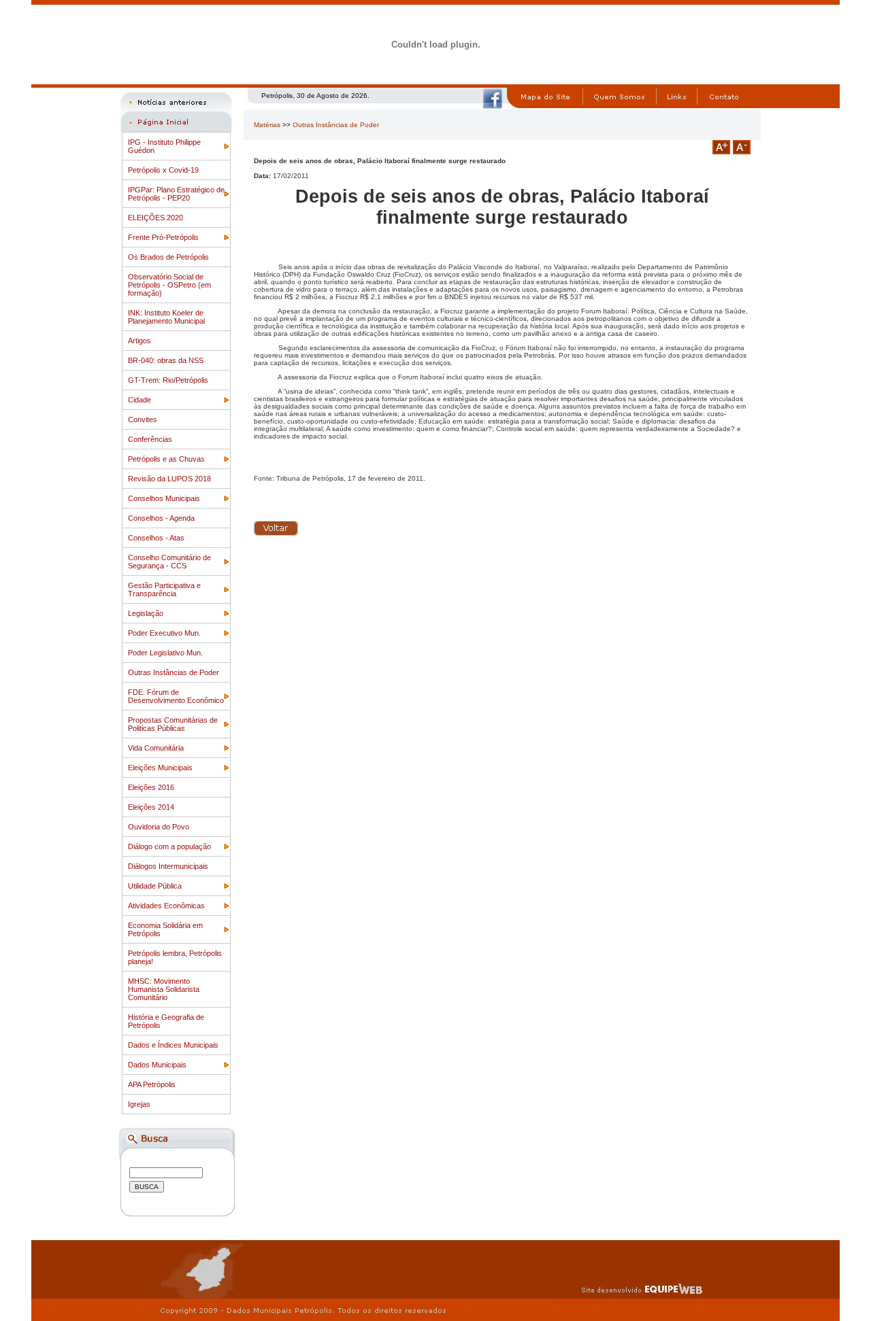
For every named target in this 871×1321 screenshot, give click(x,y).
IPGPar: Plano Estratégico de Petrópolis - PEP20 (176, 194)
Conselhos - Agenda (161, 518)
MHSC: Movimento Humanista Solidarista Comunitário (163, 989)
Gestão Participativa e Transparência (164, 589)
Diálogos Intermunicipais (168, 866)
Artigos (139, 341)
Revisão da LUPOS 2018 (169, 479)
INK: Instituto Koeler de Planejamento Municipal (166, 317)
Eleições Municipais (160, 768)
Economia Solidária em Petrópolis (165, 929)
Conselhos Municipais (164, 498)
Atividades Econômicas (166, 906)
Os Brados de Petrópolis (168, 257)
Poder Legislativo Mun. (165, 653)
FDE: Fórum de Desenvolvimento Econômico (176, 696)
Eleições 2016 (151, 787)
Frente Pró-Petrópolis (163, 237)
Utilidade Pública (155, 886)
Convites (142, 419)
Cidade (139, 400)
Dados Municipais (157, 1065)
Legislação (145, 613)
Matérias (267, 124)
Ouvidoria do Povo (158, 827)
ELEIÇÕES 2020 (155, 217)
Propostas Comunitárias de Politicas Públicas (173, 724)
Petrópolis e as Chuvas (166, 459)
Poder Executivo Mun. (164, 633)
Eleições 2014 (151, 807)
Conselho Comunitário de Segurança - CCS (169, 561)
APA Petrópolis (152, 1084)
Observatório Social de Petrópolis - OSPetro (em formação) (169, 285)
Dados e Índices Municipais (173, 1045)
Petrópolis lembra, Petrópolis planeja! (175, 957)
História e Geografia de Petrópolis (166, 1021)
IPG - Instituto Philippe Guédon (164, 146)
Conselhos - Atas (156, 538)
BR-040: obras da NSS (165, 360)
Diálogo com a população (169, 846)
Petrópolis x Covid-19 (163, 170)
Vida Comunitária (156, 748)
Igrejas (139, 1104)
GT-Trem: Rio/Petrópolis (168, 380)
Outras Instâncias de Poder (173, 672)
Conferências (150, 439)
